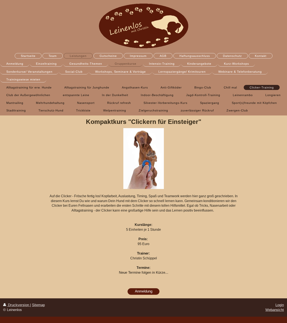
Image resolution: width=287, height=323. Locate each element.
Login (279, 305)
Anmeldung (143, 291)
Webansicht (274, 310)
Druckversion (18, 305)
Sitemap (38, 305)
